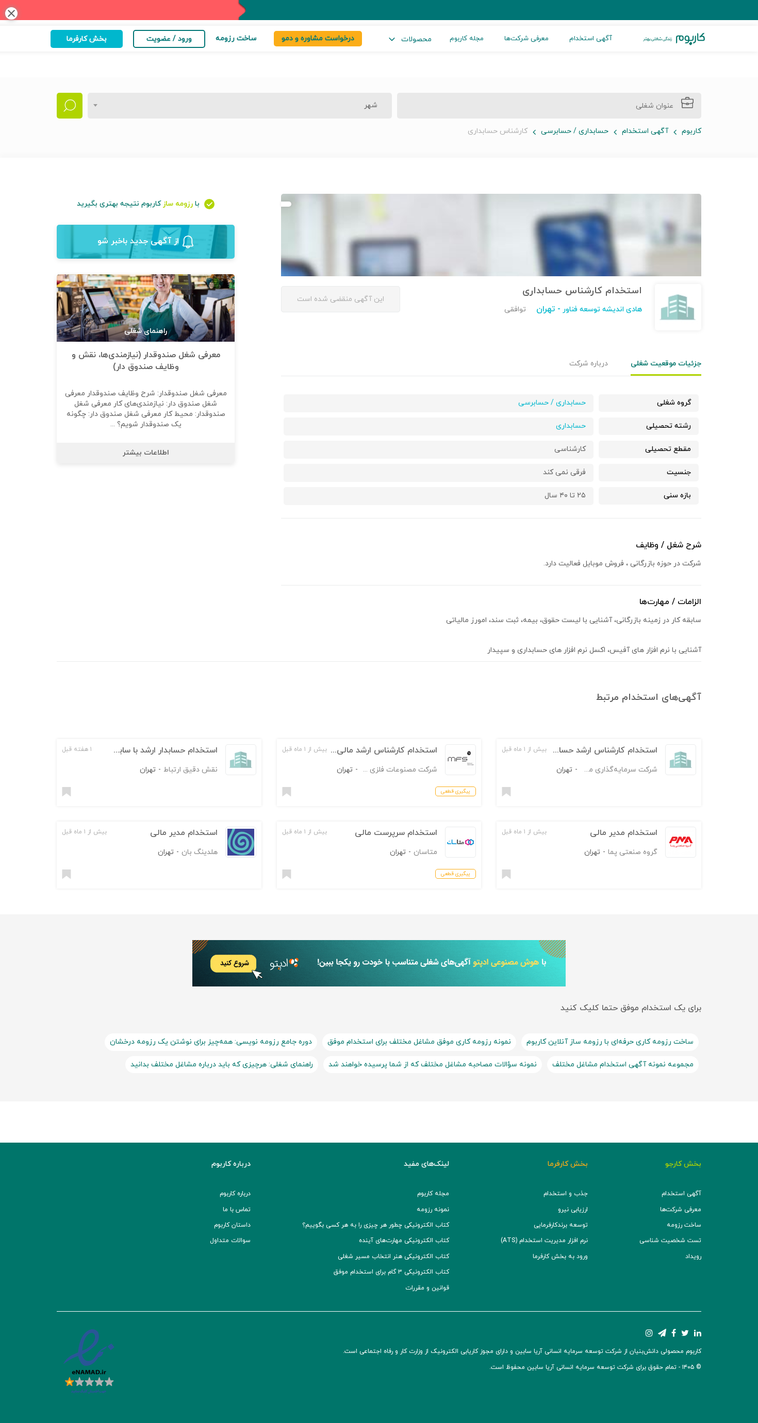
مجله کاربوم (467, 38)
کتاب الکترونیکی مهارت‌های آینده (404, 1240)
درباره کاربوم (235, 1194)
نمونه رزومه (433, 1210)
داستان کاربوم (232, 1225)
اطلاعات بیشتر (146, 453)
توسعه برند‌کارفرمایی (561, 1225)
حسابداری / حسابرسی (574, 131)
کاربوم (691, 131)
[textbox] (368, 105)
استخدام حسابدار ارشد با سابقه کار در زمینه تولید (131, 750)
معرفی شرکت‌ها (526, 38)
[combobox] (240, 106)
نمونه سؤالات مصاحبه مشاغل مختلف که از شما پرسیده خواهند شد (432, 1064)
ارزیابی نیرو (573, 1210)
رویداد (693, 1256)
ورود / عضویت (169, 39)
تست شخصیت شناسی (670, 1240)
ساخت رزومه (684, 1225)
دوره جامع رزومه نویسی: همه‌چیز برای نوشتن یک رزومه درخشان (211, 1042)
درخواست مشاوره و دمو (318, 38)
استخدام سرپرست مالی (396, 833)
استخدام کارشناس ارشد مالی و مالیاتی (370, 750)
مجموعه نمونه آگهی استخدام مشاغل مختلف (623, 1064)
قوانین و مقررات (427, 1288)
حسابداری (571, 426)
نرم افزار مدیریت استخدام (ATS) (544, 1240)
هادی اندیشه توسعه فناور (601, 309)
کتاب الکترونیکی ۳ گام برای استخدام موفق (391, 1272)
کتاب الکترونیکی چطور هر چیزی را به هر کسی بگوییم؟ (375, 1225)
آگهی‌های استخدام (661, 697)
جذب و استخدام (565, 1194)
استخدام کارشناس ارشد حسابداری (598, 750)
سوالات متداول (230, 1240)
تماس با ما (237, 1210)
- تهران (548, 309)
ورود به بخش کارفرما (560, 1256)
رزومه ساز (178, 204)
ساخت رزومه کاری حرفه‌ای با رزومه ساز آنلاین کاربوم (610, 1042)
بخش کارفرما (87, 39)
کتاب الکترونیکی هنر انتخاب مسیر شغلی (393, 1256)
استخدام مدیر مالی (623, 833)
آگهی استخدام (590, 38)
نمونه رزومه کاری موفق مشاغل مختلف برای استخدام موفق (419, 1042)
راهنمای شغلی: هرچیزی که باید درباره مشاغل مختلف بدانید (221, 1064)
